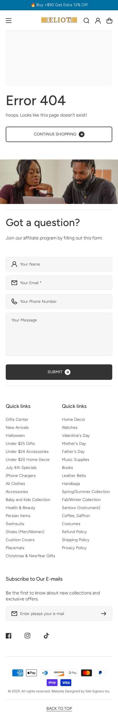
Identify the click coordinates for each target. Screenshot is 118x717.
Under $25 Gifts (20, 443)
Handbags (71, 483)
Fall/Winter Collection (81, 499)
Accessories (17, 491)
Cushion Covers (20, 539)
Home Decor (73, 419)
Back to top (59, 708)
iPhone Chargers (21, 475)
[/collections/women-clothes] (59, 182)
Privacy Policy (74, 547)
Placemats (15, 547)
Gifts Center (17, 419)
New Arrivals (17, 427)
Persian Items (18, 515)
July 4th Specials (21, 467)
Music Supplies (75, 459)
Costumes (71, 523)
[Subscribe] (105, 613)
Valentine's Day (76, 435)
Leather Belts (74, 475)
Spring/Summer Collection (86, 491)
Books (67, 467)
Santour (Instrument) (81, 507)
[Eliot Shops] (59, 20)
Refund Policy (74, 531)
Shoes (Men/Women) (25, 531)
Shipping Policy (75, 539)
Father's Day (73, 451)
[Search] (86, 20)
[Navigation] (8, 20)
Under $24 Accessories (27, 451)
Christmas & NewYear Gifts (30, 555)
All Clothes (15, 483)
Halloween (15, 435)
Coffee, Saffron (76, 515)
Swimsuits (15, 523)
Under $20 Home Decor (28, 459)
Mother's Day (74, 443)
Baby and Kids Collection (28, 499)
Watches (70, 427)
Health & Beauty (20, 507)
